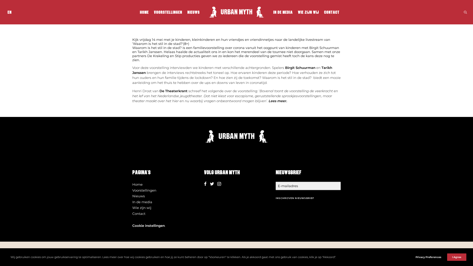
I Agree (456, 257)
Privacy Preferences (428, 257)
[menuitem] (9, 12)
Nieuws (193, 12)
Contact (331, 12)
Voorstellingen (168, 12)
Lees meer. (278, 101)
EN (10, 12)
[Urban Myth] (236, 12)
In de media (283, 12)
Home (144, 12)
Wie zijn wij (308, 12)
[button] (465, 12)
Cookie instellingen (148, 226)
